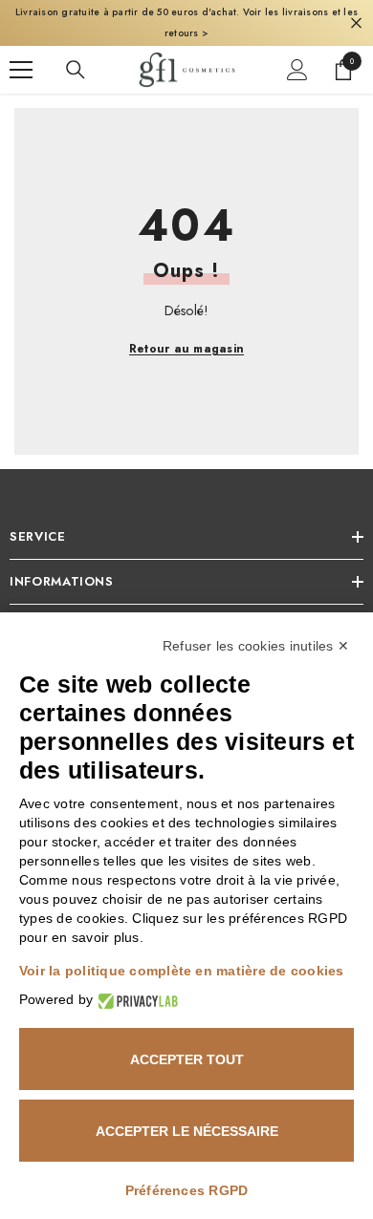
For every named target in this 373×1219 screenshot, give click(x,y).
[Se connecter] (297, 69)
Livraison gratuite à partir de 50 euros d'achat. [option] (186, 22)
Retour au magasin (186, 348)
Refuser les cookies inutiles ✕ (256, 645)
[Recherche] (75, 69)
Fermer (356, 23)
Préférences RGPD (187, 1190)
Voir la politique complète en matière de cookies (181, 970)
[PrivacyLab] (135, 1000)
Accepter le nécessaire (187, 1131)
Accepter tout (187, 1059)
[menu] (21, 69)
